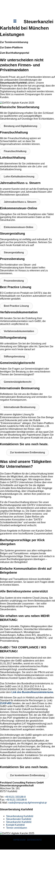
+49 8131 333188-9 (16, 799)
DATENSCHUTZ (34, 840)
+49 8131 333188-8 (15, 796)
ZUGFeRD (6, 703)
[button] (20, 126)
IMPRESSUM (19, 840)
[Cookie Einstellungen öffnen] (23, 871)
